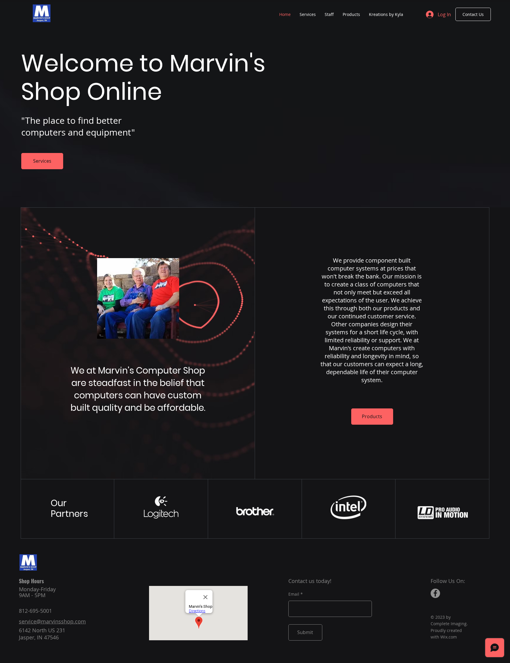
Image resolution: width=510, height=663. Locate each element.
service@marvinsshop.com (52, 621)
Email (293, 594)
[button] (351, 14)
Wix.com (448, 637)
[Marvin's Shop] (435, 593)
